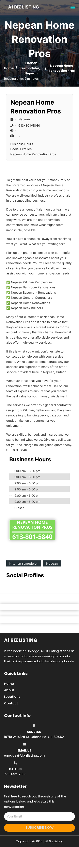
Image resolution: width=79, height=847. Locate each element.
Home (9, 68)
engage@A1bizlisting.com (24, 755)
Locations (12, 696)
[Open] (72, 7)
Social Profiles (21, 149)
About (9, 690)
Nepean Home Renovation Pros (33, 154)
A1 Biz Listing (20, 640)
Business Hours (21, 144)
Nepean (31, 73)
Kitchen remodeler (23, 563)
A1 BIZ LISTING (23, 7)
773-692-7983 (15, 774)
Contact (11, 703)
